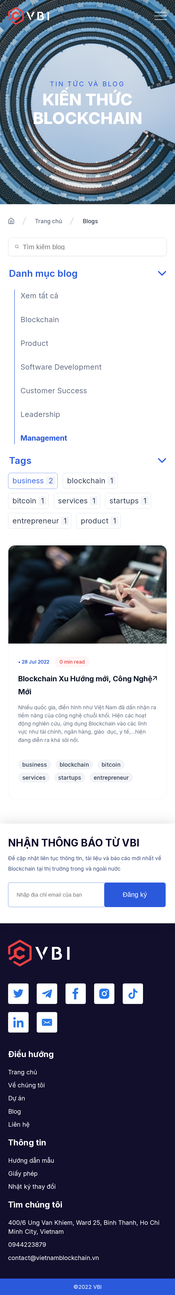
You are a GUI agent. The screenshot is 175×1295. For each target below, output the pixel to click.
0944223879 (27, 1244)
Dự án (16, 1098)
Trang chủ (48, 221)
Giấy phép (22, 1173)
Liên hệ (18, 1124)
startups (127, 500)
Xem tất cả (39, 295)
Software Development (61, 367)
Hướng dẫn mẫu (31, 1160)
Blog (14, 1111)
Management (43, 438)
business (32, 480)
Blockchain (39, 319)
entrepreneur (39, 520)
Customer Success (53, 390)
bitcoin (28, 500)
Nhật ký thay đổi (32, 1186)
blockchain (90, 480)
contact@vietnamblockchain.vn (53, 1257)
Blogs (90, 221)
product (98, 520)
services (76, 500)
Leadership (40, 414)
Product (34, 343)
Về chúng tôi (26, 1085)
